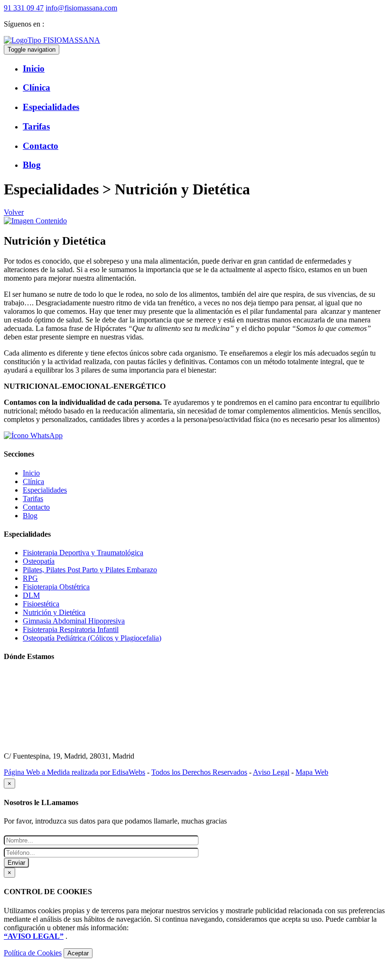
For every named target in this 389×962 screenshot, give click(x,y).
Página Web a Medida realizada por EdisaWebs (74, 772)
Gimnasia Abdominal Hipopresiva (74, 621)
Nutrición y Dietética (54, 612)
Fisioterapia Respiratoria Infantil (71, 629)
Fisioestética (41, 604)
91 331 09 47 (24, 8)
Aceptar (78, 953)
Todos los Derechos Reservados (199, 772)
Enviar (16, 862)
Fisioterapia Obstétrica (56, 587)
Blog (30, 516)
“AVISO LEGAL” (34, 936)
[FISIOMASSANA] (52, 40)
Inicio (31, 473)
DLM (31, 595)
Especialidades (45, 490)
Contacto (36, 507)
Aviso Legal (271, 772)
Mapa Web (312, 772)
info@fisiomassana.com (81, 8)
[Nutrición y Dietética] (35, 221)
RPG (30, 578)
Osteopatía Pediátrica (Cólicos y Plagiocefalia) (92, 638)
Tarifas (33, 499)
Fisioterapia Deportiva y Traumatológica (83, 553)
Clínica (33, 481)
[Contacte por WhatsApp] (33, 435)
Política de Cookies (33, 953)
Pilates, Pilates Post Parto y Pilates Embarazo (90, 570)
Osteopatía (39, 561)
